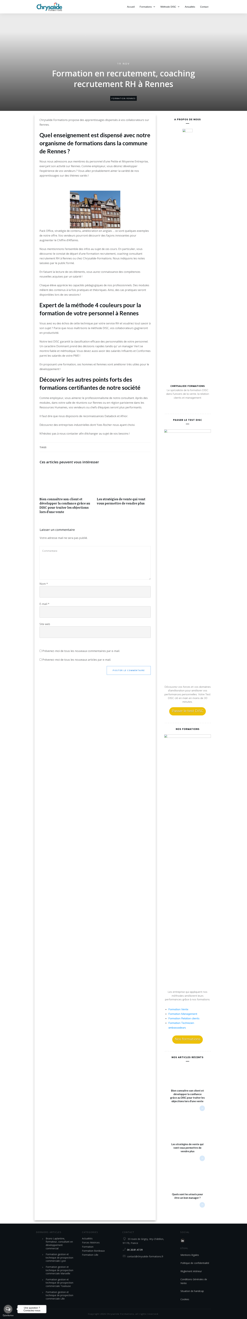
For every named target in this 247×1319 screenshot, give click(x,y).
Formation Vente (178, 1009)
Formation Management (182, 1013)
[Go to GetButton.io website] (8, 1315)
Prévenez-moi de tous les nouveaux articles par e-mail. (76, 660)
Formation (87, 1246)
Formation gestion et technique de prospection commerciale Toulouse (59, 1283)
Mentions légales (189, 1255)
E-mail (44, 604)
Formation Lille (90, 1254)
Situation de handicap (192, 1291)
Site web (44, 624)
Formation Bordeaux (93, 1250)
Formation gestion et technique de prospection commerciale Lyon (59, 1257)
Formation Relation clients (183, 1018)
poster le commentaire (129, 670)
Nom (43, 584)
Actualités (87, 1238)
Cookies (184, 1299)
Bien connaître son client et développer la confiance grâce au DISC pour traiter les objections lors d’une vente (66, 492)
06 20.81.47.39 (135, 1249)
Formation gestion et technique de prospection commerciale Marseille (59, 1270)
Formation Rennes (123, 98)
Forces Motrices (91, 1242)
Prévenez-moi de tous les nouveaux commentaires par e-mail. (81, 651)
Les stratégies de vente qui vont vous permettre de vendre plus (124, 492)
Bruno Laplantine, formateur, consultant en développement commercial (59, 1243)
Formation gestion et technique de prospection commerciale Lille (59, 1295)
